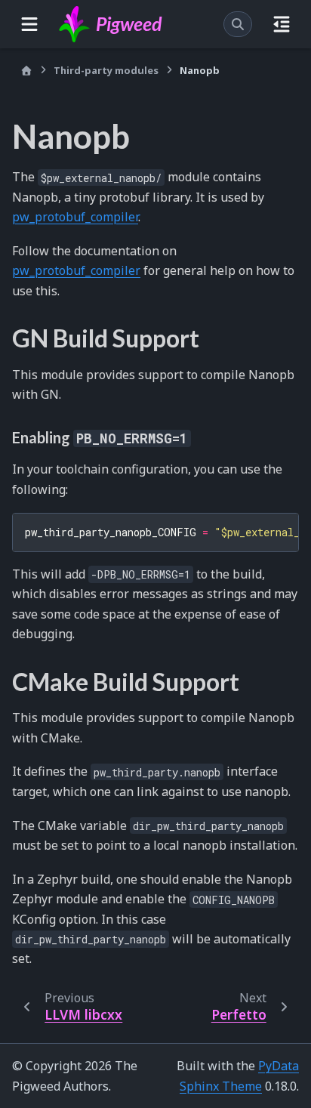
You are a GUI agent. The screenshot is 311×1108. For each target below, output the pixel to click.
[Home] (26, 71)
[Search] (237, 24)
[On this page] (281, 24)
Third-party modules (106, 70)
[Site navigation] (29, 24)
